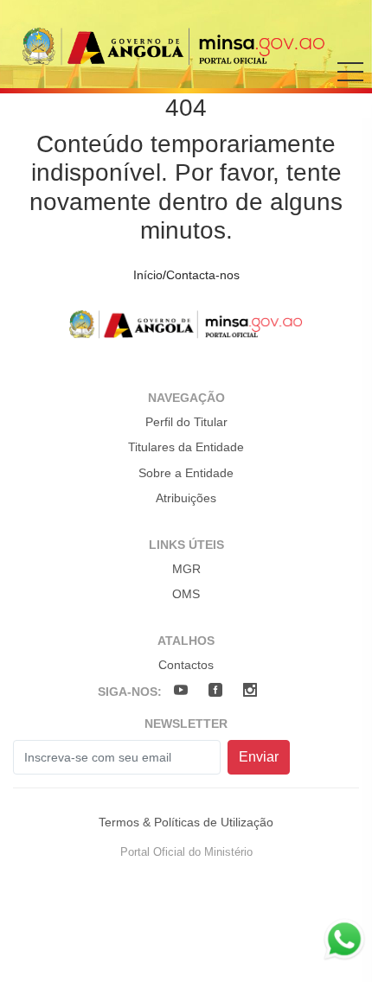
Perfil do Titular (186, 422)
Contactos (186, 665)
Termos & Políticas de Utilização (186, 822)
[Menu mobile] (350, 84)
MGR (186, 569)
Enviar (259, 756)
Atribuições (186, 498)
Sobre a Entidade (186, 473)
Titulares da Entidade (186, 447)
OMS (186, 594)
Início (148, 275)
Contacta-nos (203, 275)
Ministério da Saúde (173, 46)
